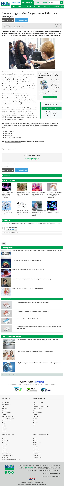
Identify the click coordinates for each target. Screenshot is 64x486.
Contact (4, 451)
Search (4, 443)
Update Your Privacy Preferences (51, 473)
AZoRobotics (36, 447)
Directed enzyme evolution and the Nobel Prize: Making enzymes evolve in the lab (39, 213)
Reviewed (58, 26)
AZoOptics (35, 445)
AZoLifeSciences (37, 457)
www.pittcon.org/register (13, 141)
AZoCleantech (36, 443)
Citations (5, 176)
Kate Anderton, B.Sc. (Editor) (16, 27)
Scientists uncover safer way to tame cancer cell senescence (28, 269)
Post (3, 243)
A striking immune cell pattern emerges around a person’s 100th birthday (31, 279)
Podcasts (4, 429)
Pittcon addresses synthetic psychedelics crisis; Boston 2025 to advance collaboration (54, 195)
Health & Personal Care (8, 418)
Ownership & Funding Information (11, 459)
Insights (4, 414)
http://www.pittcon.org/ (8, 149)
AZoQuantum (36, 453)
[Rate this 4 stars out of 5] (34, 158)
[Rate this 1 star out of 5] (26, 158)
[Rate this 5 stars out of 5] (37, 158)
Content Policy (6, 457)
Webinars (35, 416)
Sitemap (4, 447)
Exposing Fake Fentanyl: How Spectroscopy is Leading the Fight (37, 339)
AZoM (34, 438)
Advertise (4, 449)
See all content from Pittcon (9, 375)
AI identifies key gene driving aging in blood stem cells (26, 260)
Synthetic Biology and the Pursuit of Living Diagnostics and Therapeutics (8, 195)
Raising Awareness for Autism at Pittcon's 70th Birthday (35, 351)
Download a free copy (49, 97)
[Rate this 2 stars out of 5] (29, 158)
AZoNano (35, 441)
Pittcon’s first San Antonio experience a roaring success (38, 194)
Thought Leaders (6, 412)
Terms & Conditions (7, 453)
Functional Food (6, 404)
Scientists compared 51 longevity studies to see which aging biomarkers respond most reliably (37, 250)
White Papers (5, 410)
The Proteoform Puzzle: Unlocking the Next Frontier (54, 211)
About (3, 438)
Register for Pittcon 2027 (51, 108)
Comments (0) (5, 166)
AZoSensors (36, 449)
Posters (4, 427)
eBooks (4, 425)
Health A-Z (5, 408)
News (3, 406)
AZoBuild (35, 455)
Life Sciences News (12, 164)
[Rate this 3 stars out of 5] (32, 158)
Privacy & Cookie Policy (8, 455)
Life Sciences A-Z (37, 408)
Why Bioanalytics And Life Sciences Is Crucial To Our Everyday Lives (39, 363)
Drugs (3, 423)
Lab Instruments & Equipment (41, 406)
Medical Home (16, 2)
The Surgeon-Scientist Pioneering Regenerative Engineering (23, 212)
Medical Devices (6, 421)
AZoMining (36, 451)
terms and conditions (27, 467)
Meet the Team (6, 441)
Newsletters (5, 445)
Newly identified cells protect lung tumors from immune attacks (29, 288)
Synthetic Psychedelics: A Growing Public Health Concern (23, 194)
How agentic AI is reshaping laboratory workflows (7, 212)
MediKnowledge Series (8, 416)
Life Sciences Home (27, 2)
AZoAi (34, 459)
